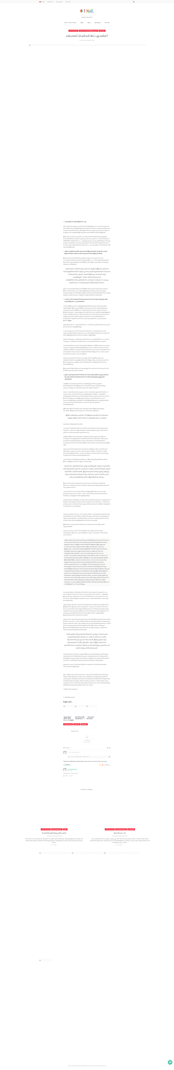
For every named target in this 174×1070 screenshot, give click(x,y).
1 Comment (54, 844)
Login (109, 747)
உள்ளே (81, 22)
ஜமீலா (65, 829)
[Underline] (73, 757)
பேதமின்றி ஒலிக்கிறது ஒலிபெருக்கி (54, 833)
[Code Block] (82, 757)
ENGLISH (107, 22)
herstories (83, 40)
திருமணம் (85, 724)
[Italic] (71, 757)
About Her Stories (70, 22)
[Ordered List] (77, 757)
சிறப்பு (89, 22)
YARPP (72, 720)
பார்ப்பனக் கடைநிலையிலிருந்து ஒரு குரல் (88, 30)
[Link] (84, 757)
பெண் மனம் (102, 30)
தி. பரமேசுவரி (131, 829)
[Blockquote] (80, 757)
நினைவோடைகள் (120, 833)
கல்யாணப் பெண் (68, 724)
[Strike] (75, 757)
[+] (88, 756)
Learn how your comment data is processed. (95, 761)
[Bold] (69, 757)
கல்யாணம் (77, 724)
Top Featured (73, 30)
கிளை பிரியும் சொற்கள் (121, 829)
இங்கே (70, 320)
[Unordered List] (79, 757)
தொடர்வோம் (97, 22)
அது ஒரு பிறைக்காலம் (57, 829)
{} (86, 756)
